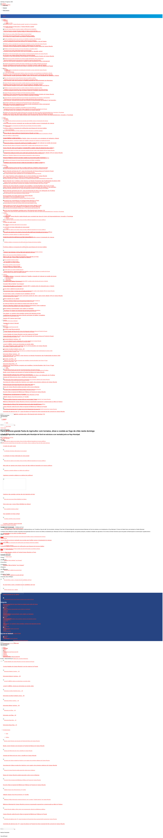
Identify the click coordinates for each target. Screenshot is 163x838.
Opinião (5, 212)
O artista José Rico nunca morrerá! (12, 523)
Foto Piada (8, 279)
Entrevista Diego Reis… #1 (10, 725)
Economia (8, 70)
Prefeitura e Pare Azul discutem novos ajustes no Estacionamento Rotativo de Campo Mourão (28, 94)
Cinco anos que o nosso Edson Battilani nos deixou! (17, 504)
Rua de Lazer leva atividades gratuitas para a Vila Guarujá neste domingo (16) (24, 414)
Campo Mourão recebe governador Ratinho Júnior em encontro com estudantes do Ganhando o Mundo (31, 138)
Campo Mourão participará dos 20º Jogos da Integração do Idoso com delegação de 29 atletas (29, 190)
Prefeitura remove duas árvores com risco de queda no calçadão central (22, 84)
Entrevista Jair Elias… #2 (9, 715)
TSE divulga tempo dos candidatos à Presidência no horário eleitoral (21, 206)
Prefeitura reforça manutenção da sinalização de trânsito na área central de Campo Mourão (28, 46)
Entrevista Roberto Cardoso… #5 (12, 676)
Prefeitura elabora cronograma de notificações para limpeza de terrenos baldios (25, 128)
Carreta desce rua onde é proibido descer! (14, 533)
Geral (4, 221)
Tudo (7, 122)
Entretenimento (6, 729)
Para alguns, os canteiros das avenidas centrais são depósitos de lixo (22, 623)
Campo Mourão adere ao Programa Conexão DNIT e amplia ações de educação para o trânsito (28, 286)
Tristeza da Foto (9, 437)
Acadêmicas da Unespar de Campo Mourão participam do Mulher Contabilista (24, 315)
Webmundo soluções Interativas (20, 640)
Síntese (7, 217)
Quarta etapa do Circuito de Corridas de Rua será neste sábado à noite (22, 205)
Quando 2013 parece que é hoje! (12, 318)
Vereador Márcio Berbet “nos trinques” (13, 565)
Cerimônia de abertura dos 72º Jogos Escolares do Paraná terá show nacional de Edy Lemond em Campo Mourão (34, 824)
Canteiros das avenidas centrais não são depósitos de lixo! (19, 494)
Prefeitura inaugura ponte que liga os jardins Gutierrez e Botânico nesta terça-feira (25, 167)
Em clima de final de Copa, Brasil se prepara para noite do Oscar (20, 604)
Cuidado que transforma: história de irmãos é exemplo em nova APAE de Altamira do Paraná (28, 114)
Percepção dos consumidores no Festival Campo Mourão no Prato (21, 200)
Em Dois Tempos (9, 276)
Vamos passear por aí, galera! (11, 298)
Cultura (7, 737)
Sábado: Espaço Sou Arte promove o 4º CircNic (16, 794)
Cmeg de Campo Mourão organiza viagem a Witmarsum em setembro (22, 45)
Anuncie (5, 7)
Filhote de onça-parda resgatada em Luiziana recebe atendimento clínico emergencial (26, 104)
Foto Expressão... (9, 278)
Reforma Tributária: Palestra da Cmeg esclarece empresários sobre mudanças (24, 157)
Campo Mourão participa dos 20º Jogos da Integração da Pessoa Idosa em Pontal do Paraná (28, 336)
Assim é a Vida (9, 23)
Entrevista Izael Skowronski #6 (11, 656)
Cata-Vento (8, 215)
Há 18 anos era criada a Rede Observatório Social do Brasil (19, 55)
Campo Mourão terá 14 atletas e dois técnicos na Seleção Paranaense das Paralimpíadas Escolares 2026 (31, 355)
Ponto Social (8, 556)
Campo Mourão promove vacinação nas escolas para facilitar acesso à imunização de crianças (28, 123)
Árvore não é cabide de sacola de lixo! (13, 575)
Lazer (7, 327)
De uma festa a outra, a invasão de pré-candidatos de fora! (19, 293)
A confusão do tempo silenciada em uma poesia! (16, 456)
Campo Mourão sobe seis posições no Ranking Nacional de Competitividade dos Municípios (28, 80)
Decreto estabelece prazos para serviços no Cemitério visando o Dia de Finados (25, 65)
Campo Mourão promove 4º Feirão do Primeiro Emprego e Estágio (21, 177)
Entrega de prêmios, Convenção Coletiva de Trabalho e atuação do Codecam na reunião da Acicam (29, 276)
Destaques (5, 610)
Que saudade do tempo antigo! (11, 514)
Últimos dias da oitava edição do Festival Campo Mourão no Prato (21, 133)
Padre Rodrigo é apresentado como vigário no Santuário (18, 614)
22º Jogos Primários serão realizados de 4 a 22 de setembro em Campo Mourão (25, 346)
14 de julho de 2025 (5, 438)
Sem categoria (6, 628)
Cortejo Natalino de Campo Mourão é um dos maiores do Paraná (20, 666)
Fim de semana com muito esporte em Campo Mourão (18, 195)
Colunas (5, 538)
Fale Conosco (6, 10)
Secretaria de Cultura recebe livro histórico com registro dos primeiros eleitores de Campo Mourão (30, 765)
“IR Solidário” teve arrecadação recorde (13, 197)
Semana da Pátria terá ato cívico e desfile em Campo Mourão (19, 755)
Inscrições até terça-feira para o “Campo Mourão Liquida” (18, 26)
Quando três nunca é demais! (11, 323)
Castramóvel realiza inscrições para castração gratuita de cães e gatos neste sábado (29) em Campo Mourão (33, 295)
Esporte (5, 320)
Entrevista (5, 325)
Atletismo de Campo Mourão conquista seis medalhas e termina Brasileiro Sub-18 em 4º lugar (28, 365)
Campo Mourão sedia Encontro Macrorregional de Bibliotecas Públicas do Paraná (25, 814)
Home (2, 427)
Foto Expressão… (7, 619)
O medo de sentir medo (9, 446)
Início (4, 16)
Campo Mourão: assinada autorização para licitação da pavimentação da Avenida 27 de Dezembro (29, 187)
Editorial (8, 216)
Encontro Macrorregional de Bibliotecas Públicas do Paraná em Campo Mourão (24, 785)
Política (4, 68)
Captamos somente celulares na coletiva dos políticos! (18, 475)
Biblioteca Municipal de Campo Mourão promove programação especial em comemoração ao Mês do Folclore (32, 804)
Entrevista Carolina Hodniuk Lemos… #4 (13, 695)
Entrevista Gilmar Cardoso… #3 (11, 705)
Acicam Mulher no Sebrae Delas (11, 138)
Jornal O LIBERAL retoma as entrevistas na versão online (18, 686)
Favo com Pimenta (10, 129)
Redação (4, 437)
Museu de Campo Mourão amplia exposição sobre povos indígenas (21, 775)
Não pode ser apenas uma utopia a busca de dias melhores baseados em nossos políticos (27, 465)
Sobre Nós (5, 5)
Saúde (7, 228)
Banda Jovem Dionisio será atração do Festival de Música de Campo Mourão (23, 746)
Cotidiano (5, 20)
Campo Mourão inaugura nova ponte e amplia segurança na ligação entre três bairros (26, 85)
